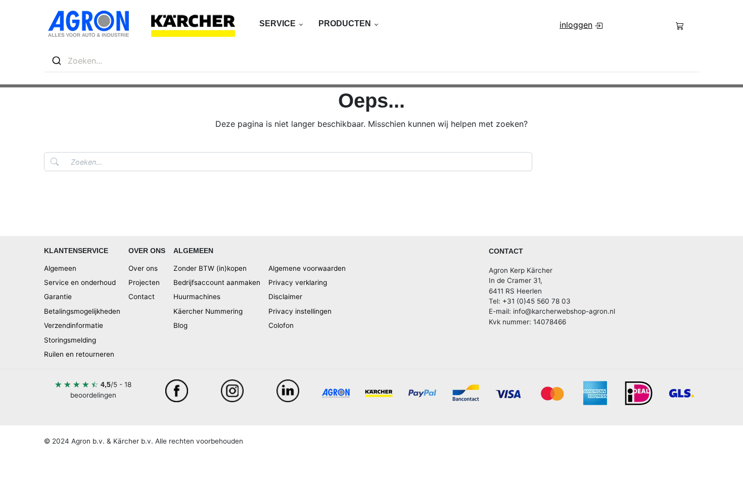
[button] (280, 24)
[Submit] (56, 61)
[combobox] (371, 61)
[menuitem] (582, 24)
